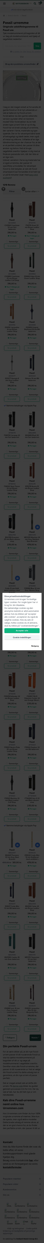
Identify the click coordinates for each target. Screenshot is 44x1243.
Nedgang (35, 646)
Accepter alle (22, 630)
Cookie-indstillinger (22, 637)
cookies (13, 602)
